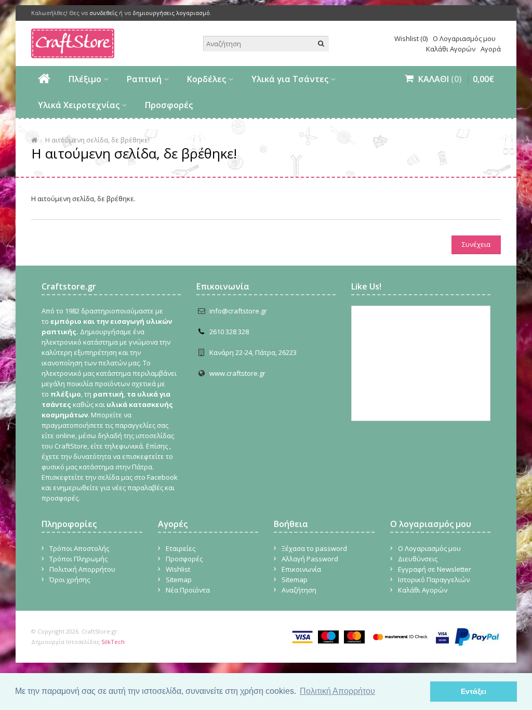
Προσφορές (169, 105)
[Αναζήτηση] (321, 43)
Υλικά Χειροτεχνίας (78, 105)
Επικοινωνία (301, 569)
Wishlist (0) (411, 38)
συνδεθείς (103, 13)
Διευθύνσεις (417, 558)
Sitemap (179, 579)
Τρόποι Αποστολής (79, 548)
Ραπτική (144, 79)
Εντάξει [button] (473, 691)
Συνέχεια (476, 244)
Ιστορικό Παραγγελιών (434, 579)
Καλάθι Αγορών (450, 49)
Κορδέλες (206, 79)
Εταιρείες (180, 548)
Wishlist (178, 569)
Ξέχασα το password (314, 548)
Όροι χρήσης (69, 579)
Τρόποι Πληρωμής (78, 558)
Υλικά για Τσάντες (289, 79)
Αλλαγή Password (310, 558)
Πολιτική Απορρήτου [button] (337, 691)
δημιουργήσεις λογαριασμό (171, 13)
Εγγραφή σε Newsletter (434, 569)
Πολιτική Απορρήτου (82, 569)
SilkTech (113, 642)
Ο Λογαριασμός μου (464, 38)
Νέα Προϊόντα (188, 590)
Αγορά (491, 49)
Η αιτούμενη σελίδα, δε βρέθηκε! (97, 139)
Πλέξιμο (85, 79)
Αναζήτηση (299, 590)
